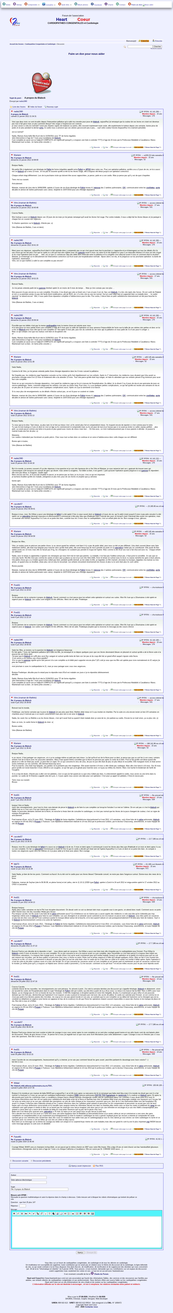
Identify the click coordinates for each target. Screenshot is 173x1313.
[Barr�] (26, 1213)
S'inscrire (158, 41)
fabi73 (16, 864)
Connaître (49, 5)
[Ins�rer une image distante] (57, 1213)
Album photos (82, 5)
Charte (110, 5)
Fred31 (17, 585)
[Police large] (49, 1213)
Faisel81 (17, 1137)
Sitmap (19, 5)
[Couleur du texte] (38, 1213)
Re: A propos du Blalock (21, 158)
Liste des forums (19, 107)
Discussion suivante (20, 1161)
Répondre (97, 147)
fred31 (16, 795)
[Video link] (92, 1213)
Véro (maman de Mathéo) (25, 203)
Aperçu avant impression (81, 1166)
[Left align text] (81, 1213)
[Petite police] (45, 1213)
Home (7, 5)
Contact (122, 5)
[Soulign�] (22, 1213)
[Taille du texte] (42, 1213)
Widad (16, 1083)
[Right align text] (89, 1213)
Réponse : (15, 1206)
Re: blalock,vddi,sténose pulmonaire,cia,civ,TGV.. (32, 1086)
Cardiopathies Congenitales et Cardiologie (40, 44)
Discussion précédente (42, 1161)
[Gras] (14, 1213)
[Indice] (30, 1213)
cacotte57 (18, 504)
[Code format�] (77, 1213)
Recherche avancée (156, 48)
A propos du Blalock (19, 114)
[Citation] (73, 1213)
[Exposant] (34, 1213)
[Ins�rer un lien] (53, 1213)
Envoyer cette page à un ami (122, 147)
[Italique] (18, 1213)
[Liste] (69, 1213)
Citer (106, 147)
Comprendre (32, 5)
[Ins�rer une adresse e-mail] (61, 1213)
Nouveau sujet (52, 107)
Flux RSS (99, 1166)
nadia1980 (23, 101)
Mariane (17, 155)
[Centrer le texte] (85, 1213)
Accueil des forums (17, 44)
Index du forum (36, 107)
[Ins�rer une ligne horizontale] (65, 1213)
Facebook (98, 5)
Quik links (65, 5)
